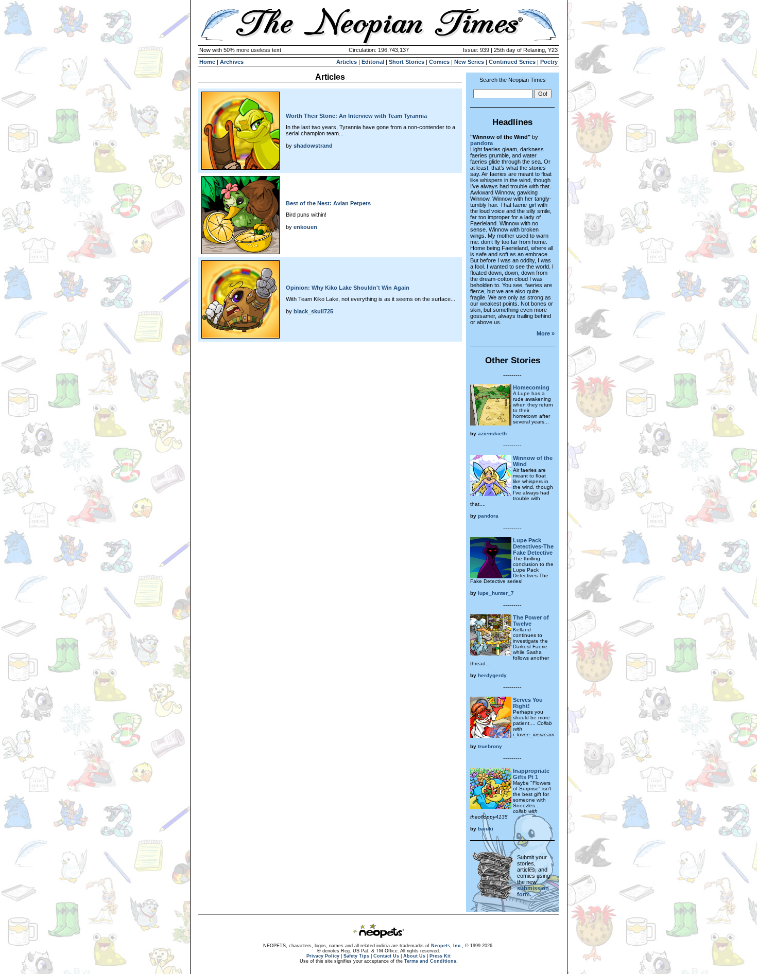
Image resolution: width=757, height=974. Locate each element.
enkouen (305, 227)
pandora (481, 143)
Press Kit (440, 956)
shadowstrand (313, 146)
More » (546, 333)
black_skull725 (313, 311)
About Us (414, 956)
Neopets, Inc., (447, 945)
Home (207, 62)
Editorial (373, 62)
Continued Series (512, 62)
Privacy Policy (322, 956)
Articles (346, 62)
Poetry (549, 62)
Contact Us (386, 956)
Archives (232, 62)
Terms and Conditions (430, 961)
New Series (469, 62)
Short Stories (406, 62)
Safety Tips (356, 956)
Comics (439, 62)
